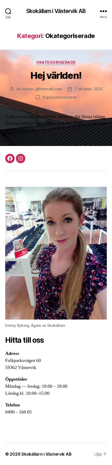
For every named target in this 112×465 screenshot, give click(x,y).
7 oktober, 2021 (88, 88)
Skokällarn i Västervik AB (56, 11)
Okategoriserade (56, 62)
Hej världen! (55, 75)
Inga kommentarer (60, 97)
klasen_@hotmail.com (42, 88)
